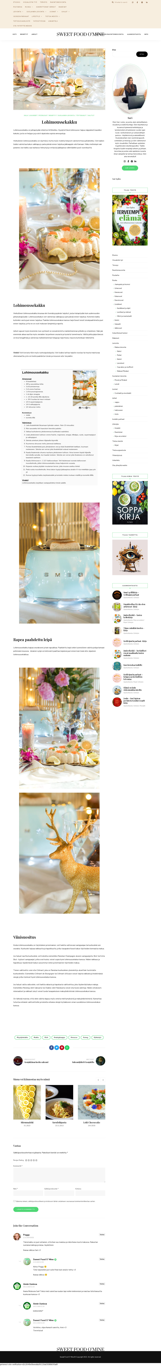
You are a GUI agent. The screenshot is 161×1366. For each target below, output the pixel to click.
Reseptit (24, 34)
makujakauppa (60, 1037)
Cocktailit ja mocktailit (123, 393)
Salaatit (118, 324)
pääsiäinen (119, 406)
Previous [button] (98, 1080)
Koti (15, 34)
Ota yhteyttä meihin (22, 26)
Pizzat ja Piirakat (121, 380)
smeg (86, 1037)
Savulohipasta (59, 1122)
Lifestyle (36, 16)
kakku (37, 1037)
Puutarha (17, 7)
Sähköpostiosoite (51, 1189)
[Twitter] (56, 1047)
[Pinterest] (62, 1047)
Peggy (26, 1234)
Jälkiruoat (118, 328)
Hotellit (117, 428)
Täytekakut (81, 115)
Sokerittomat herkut (46, 7)
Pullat (119, 355)
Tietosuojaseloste (21, 21)
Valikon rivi (124, 161)
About (34, 34)
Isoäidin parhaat (21, 16)
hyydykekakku (23, 1037)
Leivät (117, 384)
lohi (46, 1037)
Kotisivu (78, 1189)
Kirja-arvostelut (120, 436)
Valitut (91, 115)
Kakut (119, 351)
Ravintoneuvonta (118, 270)
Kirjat (116, 445)
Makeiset (63, 7)
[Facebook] (51, 1047)
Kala (26, 115)
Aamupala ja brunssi (122, 284)
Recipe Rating (18, 1160)
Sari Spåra (116, 179)
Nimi (15, 1189)
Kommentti (17, 1166)
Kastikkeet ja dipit (123, 308)
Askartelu (53, 21)
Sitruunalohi (27, 1122)
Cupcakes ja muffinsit (125, 367)
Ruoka (28, 7)
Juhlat (65, 12)
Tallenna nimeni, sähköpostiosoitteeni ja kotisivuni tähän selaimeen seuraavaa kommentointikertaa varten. (55, 1201)
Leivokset (120, 363)
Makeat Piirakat (123, 371)
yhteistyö (98, 1037)
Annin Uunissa (30, 1284)
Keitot (117, 320)
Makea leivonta (120, 347)
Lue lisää (130, 168)
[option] (27, 1106)
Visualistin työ (117, 260)
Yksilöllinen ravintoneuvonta (109, 34)
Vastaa (102, 1235)
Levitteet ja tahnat (124, 312)
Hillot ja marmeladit (124, 316)
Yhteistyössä (39, 21)
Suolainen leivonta (35, 12)
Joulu (116, 414)
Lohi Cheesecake (91, 1122)
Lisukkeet (33, 115)
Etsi (114, 50)
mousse (74, 1037)
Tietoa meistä (51, 16)
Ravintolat (118, 432)
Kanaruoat (118, 292)
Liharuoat (118, 288)
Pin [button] (89, 408)
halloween (119, 410)
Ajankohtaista (134, 34)
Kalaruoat (118, 296)
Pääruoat (43, 115)
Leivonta (17, 12)
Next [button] (103, 1080)
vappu (117, 402)
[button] (156, 3)
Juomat (53, 12)
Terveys (115, 265)
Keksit (119, 359)
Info (146, 34)
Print (83, 408)
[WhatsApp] (67, 1047)
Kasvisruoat (119, 300)
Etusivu (115, 255)
